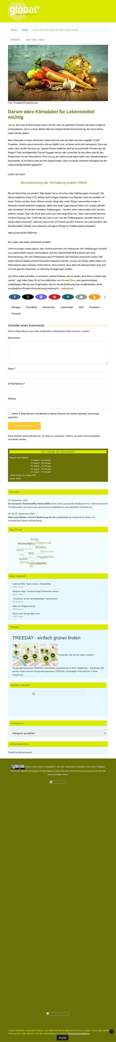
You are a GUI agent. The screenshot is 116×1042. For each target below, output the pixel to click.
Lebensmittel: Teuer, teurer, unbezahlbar (32, 584)
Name (12, 368)
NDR (81, 307)
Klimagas (16, 307)
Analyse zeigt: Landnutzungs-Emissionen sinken (36, 591)
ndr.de (11, 125)
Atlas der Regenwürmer (24, 606)
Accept (62, 1037)
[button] (15, 297)
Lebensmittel (66, 307)
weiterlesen (67, 288)
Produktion (94, 307)
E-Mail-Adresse (16, 383)
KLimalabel (31, 307)
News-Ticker (31, 40)
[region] (58, 701)
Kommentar (14, 337)
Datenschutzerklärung (78, 1033)
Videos (41, 40)
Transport (16, 313)
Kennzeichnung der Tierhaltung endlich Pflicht (54, 183)
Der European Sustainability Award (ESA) (29, 503)
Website (12, 398)
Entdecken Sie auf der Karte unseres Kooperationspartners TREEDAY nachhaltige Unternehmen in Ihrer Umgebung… (58, 671)
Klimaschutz (49, 307)
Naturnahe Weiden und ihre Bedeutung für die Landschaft (38, 517)
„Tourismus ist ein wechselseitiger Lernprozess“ (35, 598)
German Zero (68, 280)
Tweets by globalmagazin (20, 752)
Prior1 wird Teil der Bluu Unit (26, 613)
